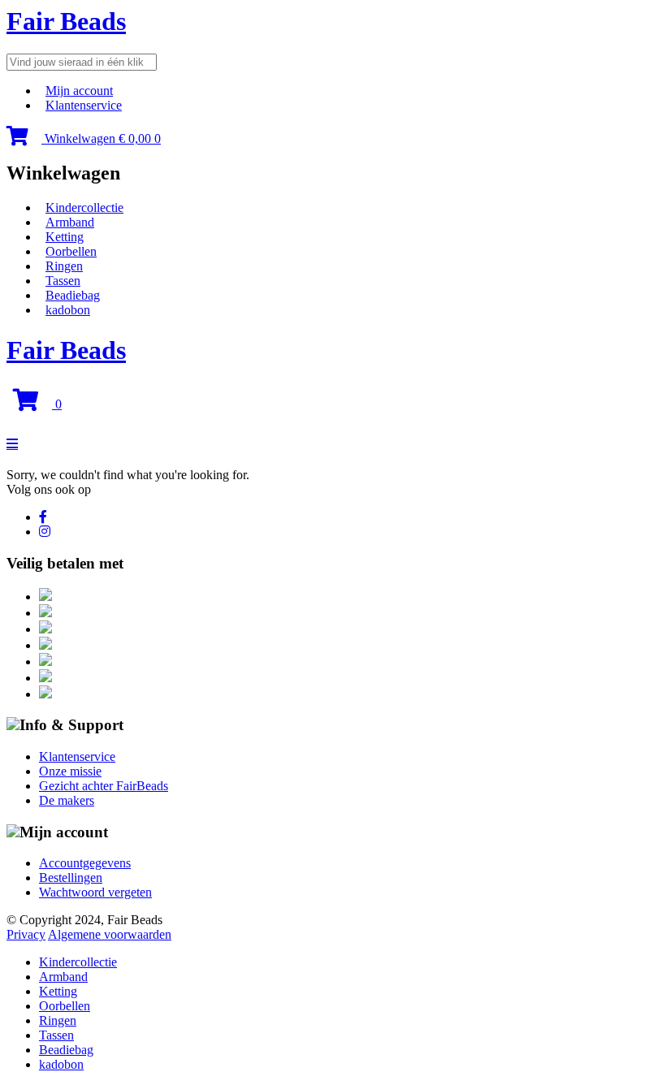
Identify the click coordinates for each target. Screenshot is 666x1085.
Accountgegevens (85, 863)
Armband (69, 222)
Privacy (25, 934)
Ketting (64, 237)
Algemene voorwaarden (109, 934)
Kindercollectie (84, 207)
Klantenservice (83, 105)
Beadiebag (72, 295)
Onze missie (70, 771)
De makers (66, 800)
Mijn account (79, 90)
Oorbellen (71, 251)
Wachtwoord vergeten (95, 892)
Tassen (62, 280)
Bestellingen (70, 877)
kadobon (67, 310)
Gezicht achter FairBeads (103, 786)
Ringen (64, 266)
